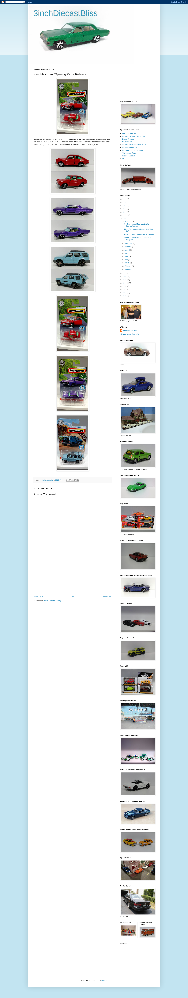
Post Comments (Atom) (52, 601)
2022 (125, 206)
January (128, 269)
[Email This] (67, 480)
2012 (125, 289)
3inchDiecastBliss (65, 13)
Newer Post (38, 597)
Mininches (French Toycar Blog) (134, 136)
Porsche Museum (128, 156)
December (129, 221)
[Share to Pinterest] (78, 480)
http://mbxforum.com (129, 147)
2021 (125, 209)
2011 (125, 293)
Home (73, 597)
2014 (125, 283)
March (127, 263)
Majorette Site (127, 142)
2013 (125, 286)
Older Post (107, 597)
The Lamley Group (129, 153)
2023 (125, 202)
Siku (124, 159)
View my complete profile (129, 334)
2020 (125, 212)
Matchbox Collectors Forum (132, 150)
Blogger (104, 980)
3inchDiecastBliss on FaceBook (134, 145)
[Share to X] (72, 480)
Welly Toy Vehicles (129, 133)
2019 (125, 215)
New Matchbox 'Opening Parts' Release (139, 234)
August (127, 250)
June (127, 257)
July (126, 253)
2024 (125, 199)
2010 (125, 296)
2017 (125, 273)
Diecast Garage (128, 139)
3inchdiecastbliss (130, 330)
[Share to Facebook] (75, 480)
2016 (125, 277)
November (129, 244)
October (128, 247)
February (128, 266)
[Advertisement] (72, 575)
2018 (125, 218)
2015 (125, 280)
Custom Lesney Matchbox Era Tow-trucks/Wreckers (137, 225)
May (126, 260)
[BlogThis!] (70, 480)
